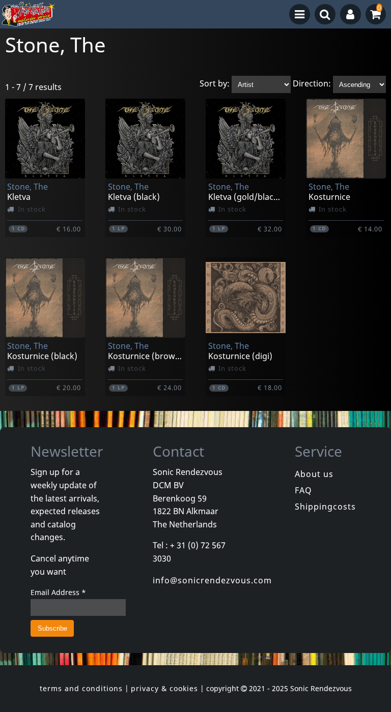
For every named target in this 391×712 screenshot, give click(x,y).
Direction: (312, 84)
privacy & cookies (164, 688)
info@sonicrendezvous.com (212, 580)
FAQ (303, 490)
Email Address (58, 592)
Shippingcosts (325, 506)
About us (314, 474)
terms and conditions (81, 688)
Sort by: (215, 84)
